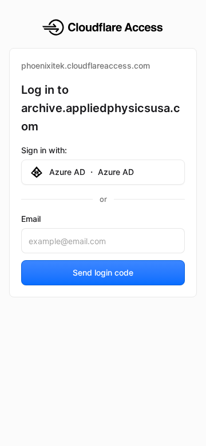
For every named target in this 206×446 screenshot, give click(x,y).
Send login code (103, 272)
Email (31, 219)
